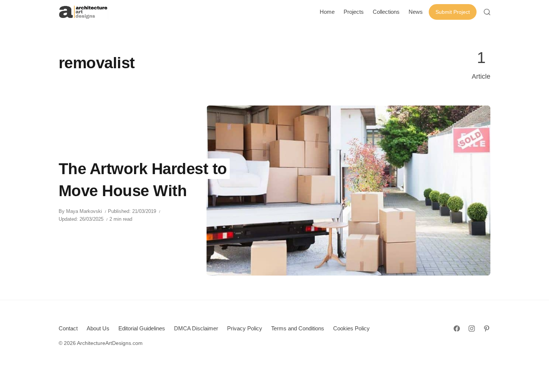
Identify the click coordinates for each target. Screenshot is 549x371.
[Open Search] (487, 11)
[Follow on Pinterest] (486, 328)
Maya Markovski (84, 211)
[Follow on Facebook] (456, 328)
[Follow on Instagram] (471, 328)
